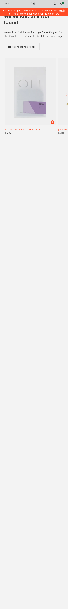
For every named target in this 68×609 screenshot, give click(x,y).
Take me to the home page (22, 46)
